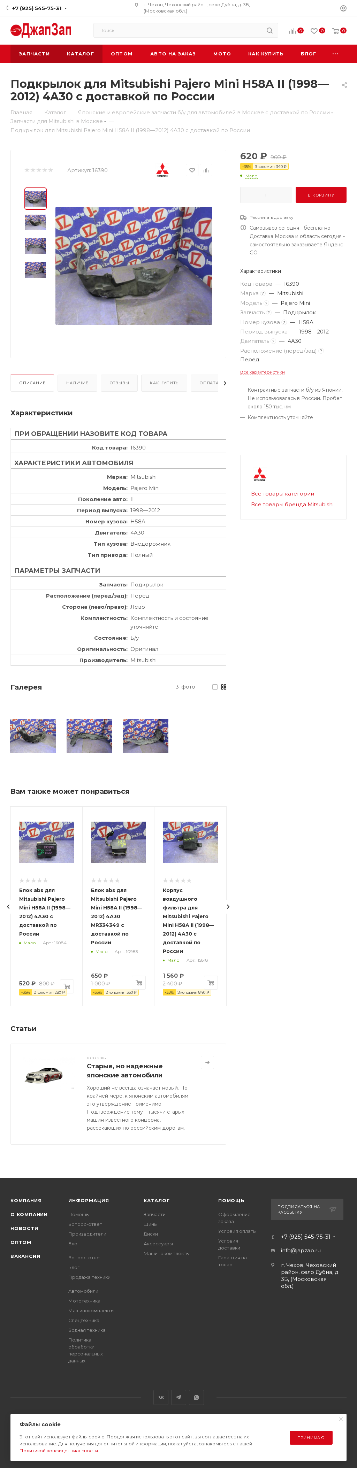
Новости (24, 1228)
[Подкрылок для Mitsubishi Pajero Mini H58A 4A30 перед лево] (133, 265)
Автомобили (83, 1291)
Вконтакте (160, 1397)
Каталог (157, 1200)
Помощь (78, 1214)
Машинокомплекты (91, 1310)
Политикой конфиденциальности (59, 1450)
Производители (87, 1234)
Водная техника (87, 1330)
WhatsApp (196, 1397)
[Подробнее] (207, 1062)
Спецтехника (83, 1320)
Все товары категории (282, 493)
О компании (29, 1214)
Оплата (209, 383)
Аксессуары (158, 1243)
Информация (88, 1200)
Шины (151, 1224)
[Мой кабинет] (343, 9)
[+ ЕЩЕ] (335, 54)
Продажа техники (89, 1277)
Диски (151, 1234)
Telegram (178, 1397)
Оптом (20, 1242)
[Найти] (269, 30)
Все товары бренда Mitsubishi (292, 504)
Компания (25, 1200)
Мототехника (84, 1301)
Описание (32, 383)
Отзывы (119, 383)
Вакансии (25, 1256)
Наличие (77, 383)
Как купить (164, 383)
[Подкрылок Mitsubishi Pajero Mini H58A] (33, 736)
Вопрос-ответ (85, 1224)
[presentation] (8, 907)
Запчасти (155, 1214)
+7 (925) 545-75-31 (37, 8)
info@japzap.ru (301, 1250)
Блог (73, 1243)
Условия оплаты (237, 1231)
